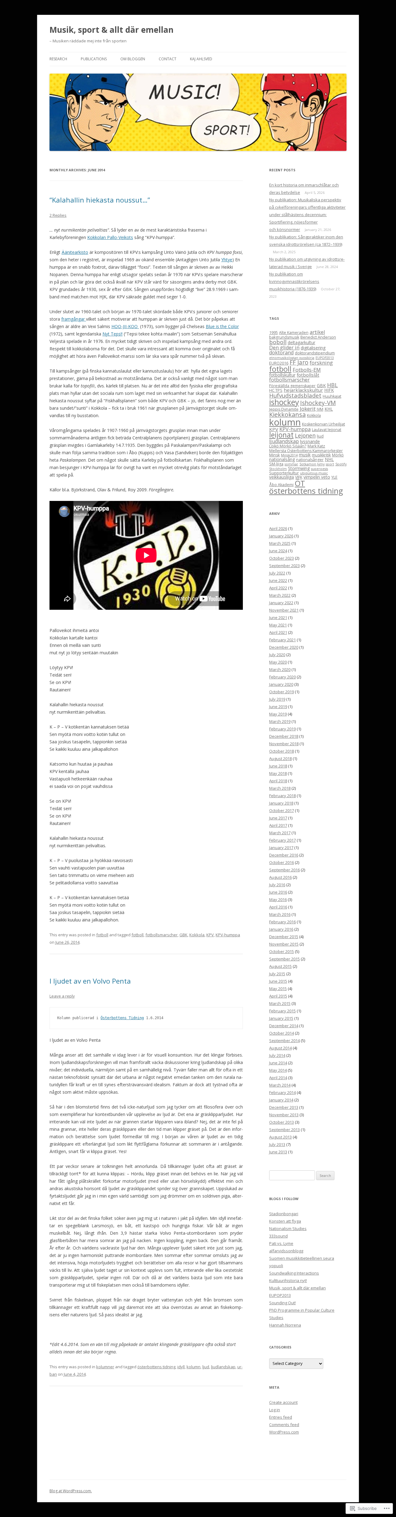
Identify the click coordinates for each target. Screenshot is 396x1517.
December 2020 (283, 647)
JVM (320, 409)
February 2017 (282, 840)
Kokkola (196, 935)
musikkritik (321, 455)
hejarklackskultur (303, 390)
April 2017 (278, 825)
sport (330, 464)
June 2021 (278, 617)
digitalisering (313, 348)
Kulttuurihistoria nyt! (288, 1280)
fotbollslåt (308, 375)
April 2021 (278, 632)
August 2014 (280, 1048)
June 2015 (278, 981)
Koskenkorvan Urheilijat (323, 424)
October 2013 (281, 1122)
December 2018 (283, 736)
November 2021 (284, 610)
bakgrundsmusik (284, 337)
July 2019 (277, 699)
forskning (321, 362)
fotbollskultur (282, 375)
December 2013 (283, 1107)
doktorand (281, 352)
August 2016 (280, 877)
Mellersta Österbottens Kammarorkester (306, 450)
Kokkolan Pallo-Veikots (110, 237)
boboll (277, 342)
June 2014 (278, 1063)
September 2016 (284, 870)
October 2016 (281, 862)
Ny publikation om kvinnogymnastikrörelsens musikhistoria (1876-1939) (294, 281)
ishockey (284, 402)
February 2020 (282, 677)
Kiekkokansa (287, 414)
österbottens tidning (156, 1367)
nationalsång (282, 459)
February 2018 (282, 795)
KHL (329, 409)
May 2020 (278, 662)
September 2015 (284, 959)
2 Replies (58, 215)
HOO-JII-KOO (125, 326)
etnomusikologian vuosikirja (291, 358)
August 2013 (280, 1137)
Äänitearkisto (75, 252)
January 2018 (281, 803)
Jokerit (308, 408)
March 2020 (280, 669)
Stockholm (278, 469)
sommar (291, 464)
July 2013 (277, 1144)
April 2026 (278, 528)
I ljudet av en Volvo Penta (90, 980)
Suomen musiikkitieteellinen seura (301, 1258)
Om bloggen (132, 59)
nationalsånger (310, 459)
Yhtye (226, 260)
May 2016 (278, 899)
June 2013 (278, 1152)
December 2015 (283, 936)
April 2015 (278, 996)
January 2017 (281, 847)
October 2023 (281, 558)
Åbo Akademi (281, 484)
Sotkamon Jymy (312, 464)
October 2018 (281, 751)
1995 (273, 332)
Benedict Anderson (318, 337)
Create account (283, 1402)
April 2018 (278, 781)
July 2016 (277, 884)
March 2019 (280, 721)
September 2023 (284, 565)
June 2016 (278, 892)
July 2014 (277, 1055)
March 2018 (280, 788)
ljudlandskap (223, 1367)
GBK (183, 935)
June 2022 (278, 580)
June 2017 (278, 818)
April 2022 (278, 588)
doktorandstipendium (315, 353)
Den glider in (284, 347)
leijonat (281, 435)
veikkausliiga (281, 477)
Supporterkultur (284, 473)
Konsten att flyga (285, 1221)
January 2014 (281, 1100)
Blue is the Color (222, 326)
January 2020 (281, 684)
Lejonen (305, 435)
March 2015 (280, 1003)
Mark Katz (316, 446)
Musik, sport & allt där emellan (112, 29)
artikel (317, 332)
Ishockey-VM (318, 403)
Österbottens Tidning (122, 1018)
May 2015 (278, 988)
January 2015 (281, 1018)
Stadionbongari (283, 1213)
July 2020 (277, 654)
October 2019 (281, 691)
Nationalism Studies (288, 1228)
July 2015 (277, 973)
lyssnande (310, 441)
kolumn (193, 1367)
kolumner (105, 1367)
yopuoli (276, 1265)
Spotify (340, 464)
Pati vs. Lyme (281, 1243)
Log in (274, 1409)
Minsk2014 (289, 455)
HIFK (329, 390)
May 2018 (278, 773)
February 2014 (282, 1092)
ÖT (300, 483)
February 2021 (282, 640)
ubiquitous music (314, 473)
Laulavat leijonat (326, 429)
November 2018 (284, 743)
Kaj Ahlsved (201, 59)
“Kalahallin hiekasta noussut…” (100, 199)
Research (58, 59)
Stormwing (299, 468)
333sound (278, 1236)
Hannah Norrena (285, 1325)
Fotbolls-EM (307, 369)
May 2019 (278, 714)
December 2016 (283, 855)
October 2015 (281, 951)
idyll (181, 1367)
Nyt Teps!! (112, 334)
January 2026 (281, 536)
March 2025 (280, 543)
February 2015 (282, 1011)
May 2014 (278, 1070)
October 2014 (281, 1033)
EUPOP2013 (325, 358)
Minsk (274, 455)
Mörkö (338, 455)
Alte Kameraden (293, 332)
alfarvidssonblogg (286, 1251)
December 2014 (283, 1025)
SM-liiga (276, 464)
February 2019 (282, 729)
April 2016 (278, 907)
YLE (334, 477)
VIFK (298, 477)
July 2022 (277, 573)
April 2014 (278, 1077)
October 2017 (281, 810)
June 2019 (278, 706)
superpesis (319, 469)
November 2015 (284, 944)
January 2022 (281, 602)
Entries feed (280, 1417)
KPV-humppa (228, 935)
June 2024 (278, 550)
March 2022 (280, 595)
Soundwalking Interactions (294, 1273)
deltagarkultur (301, 342)
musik (305, 455)
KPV (210, 935)
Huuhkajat (332, 396)
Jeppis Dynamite (284, 409)
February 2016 (282, 922)
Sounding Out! (282, 1302)
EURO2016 (278, 363)
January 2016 (281, 929)
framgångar (73, 319)
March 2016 (280, 914)
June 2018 (278, 766)
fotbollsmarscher (161, 935)
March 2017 (280, 832)
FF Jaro (299, 362)
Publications (94, 59)
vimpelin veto (316, 477)
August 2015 (280, 966)
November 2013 (284, 1114)
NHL (329, 459)
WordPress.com (284, 1432)
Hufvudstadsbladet (295, 395)
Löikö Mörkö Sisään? (287, 446)
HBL (332, 385)
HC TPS (275, 390)
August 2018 (280, 758)
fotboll (102, 935)
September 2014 (284, 1040)
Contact (167, 59)
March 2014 (280, 1085)
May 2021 (278, 625)
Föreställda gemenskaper (292, 385)
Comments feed (284, 1424)
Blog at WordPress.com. (71, 1490)
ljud (205, 1367)
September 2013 (284, 1129)
